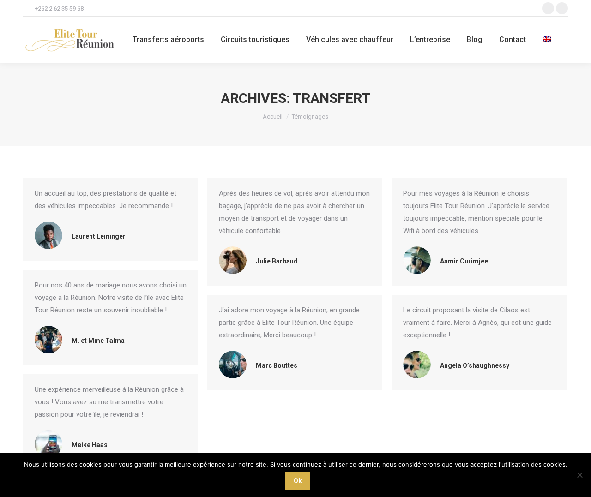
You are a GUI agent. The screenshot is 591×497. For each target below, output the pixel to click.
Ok (298, 481)
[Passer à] (548, 39)
